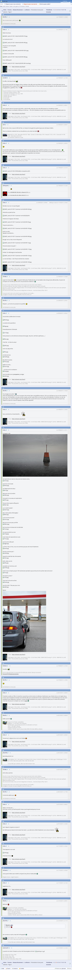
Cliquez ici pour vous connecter (13, 4)
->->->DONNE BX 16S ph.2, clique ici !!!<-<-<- (19, 192)
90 (3, 945)
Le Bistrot (27, 962)
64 (3, 122)
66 (3, 165)
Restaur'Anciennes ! (18, 962)
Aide (3, 968)
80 (3, 750)
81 (3, 767)
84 (3, 821)
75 (3, 663)
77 (3, 690)
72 (3, 388)
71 (3, 311)
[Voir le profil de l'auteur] (9, 17)
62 (3, 75)
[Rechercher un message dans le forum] (71, 4)
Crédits (22, 968)
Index (4, 962)
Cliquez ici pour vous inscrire (30, 4)
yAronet (64, 968)
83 (3, 802)
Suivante (48, 12)
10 (65, 10)
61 (3, 27)
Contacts (15, 968)
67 (3, 183)
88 (3, 898)
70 (3, 298)
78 (3, 713)
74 (3, 427)
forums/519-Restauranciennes (11, 674)
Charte (8, 968)
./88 (11, 925)
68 (3, 200)
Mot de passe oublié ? (45, 4)
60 (3, 14)
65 (3, 141)
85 (3, 843)
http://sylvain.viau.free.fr (18, 66)
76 (3, 677)
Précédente (49, 10)
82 (3, 789)
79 (3, 732)
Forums (10, 962)
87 (3, 880)
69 (3, 274)
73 (3, 407)
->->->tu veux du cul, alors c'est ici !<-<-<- (18, 195)
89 (3, 918)
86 (3, 868)
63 (3, 103)
